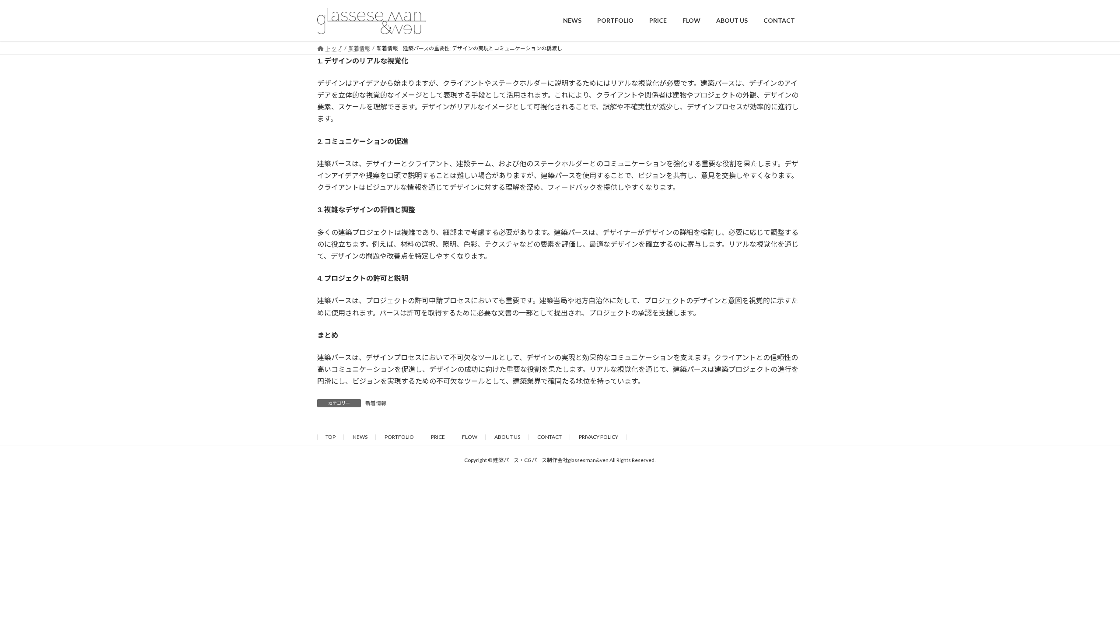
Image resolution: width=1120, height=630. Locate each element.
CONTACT (549, 437)
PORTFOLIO (399, 437)
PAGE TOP (1087, 603)
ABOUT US (507, 437)
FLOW (469, 437)
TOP (331, 437)
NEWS (360, 437)
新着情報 (375, 403)
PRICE (438, 437)
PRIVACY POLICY (598, 437)
